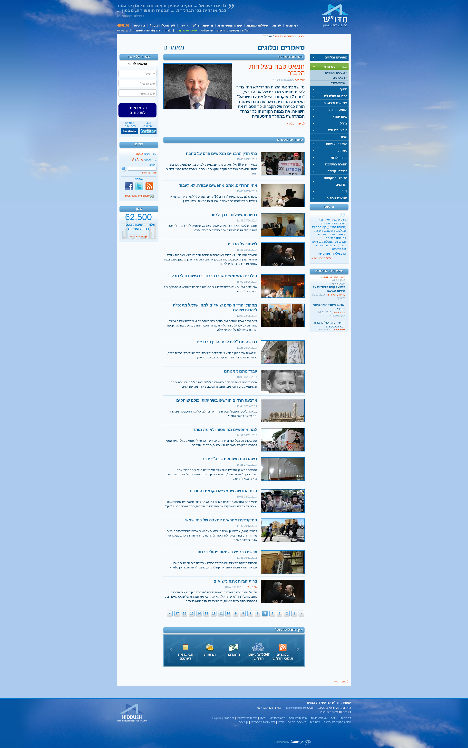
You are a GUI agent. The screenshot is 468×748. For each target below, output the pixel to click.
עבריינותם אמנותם (240, 371)
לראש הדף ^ (341, 681)
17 (177, 613)
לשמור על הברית (242, 244)
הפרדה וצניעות (336, 144)
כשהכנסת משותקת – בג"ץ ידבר (229, 459)
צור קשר (139, 25)
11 (221, 613)
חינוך (343, 89)
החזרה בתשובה (336, 164)
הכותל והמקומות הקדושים (336, 181)
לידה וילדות (339, 157)
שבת (344, 137)
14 (199, 613)
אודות (276, 25)
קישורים (123, 30)
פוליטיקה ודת (337, 130)
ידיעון (183, 25)
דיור (344, 191)
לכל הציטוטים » (321, 258)
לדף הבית (335, 15)
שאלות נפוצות (257, 25)
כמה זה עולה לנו (335, 96)
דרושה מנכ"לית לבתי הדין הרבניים (227, 342)
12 (213, 613)
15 (192, 613)
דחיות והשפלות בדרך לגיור (234, 215)
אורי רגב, (299, 80)
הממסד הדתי (337, 110)
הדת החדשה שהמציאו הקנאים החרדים (222, 491)
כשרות (342, 151)
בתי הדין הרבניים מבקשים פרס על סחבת (221, 154)
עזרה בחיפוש (149, 172)
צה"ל (343, 123)
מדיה (167, 30)
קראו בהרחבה (138, 237)
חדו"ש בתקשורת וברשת (234, 30)
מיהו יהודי (340, 116)
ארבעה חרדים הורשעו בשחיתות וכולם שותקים (216, 400)
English (124, 25)
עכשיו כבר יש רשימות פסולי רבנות (227, 552)
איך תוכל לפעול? (162, 25)
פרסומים (207, 30)
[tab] (329, 57)
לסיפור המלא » (296, 123)
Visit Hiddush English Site (132, 713)
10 (228, 613)
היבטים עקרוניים (335, 72)
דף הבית (291, 25)
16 (184, 613)
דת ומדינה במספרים (146, 30)
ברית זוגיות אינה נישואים (235, 581)
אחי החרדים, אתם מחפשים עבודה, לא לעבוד (218, 185)
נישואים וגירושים (335, 103)
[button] (137, 110)
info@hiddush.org (296, 707)
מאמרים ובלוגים (186, 30)
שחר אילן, (251, 586)
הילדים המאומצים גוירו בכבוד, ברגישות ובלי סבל (214, 276)
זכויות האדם (338, 83)
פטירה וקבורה (337, 171)
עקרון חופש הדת (229, 25)
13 (206, 613)
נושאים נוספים (336, 198)
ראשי (301, 36)
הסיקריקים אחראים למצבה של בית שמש (221, 520)
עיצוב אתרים (293, 742)
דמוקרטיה (339, 77)
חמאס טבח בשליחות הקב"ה (277, 70)
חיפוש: (152, 164)
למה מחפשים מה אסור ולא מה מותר (225, 430)
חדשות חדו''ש (202, 25)
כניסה (139, 153)
